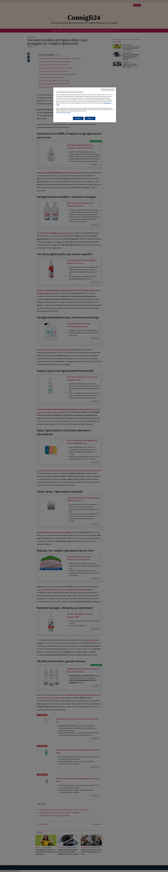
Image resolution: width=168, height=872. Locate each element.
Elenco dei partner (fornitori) (63, 112)
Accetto (90, 118)
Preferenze (78, 118)
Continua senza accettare (108, 89)
